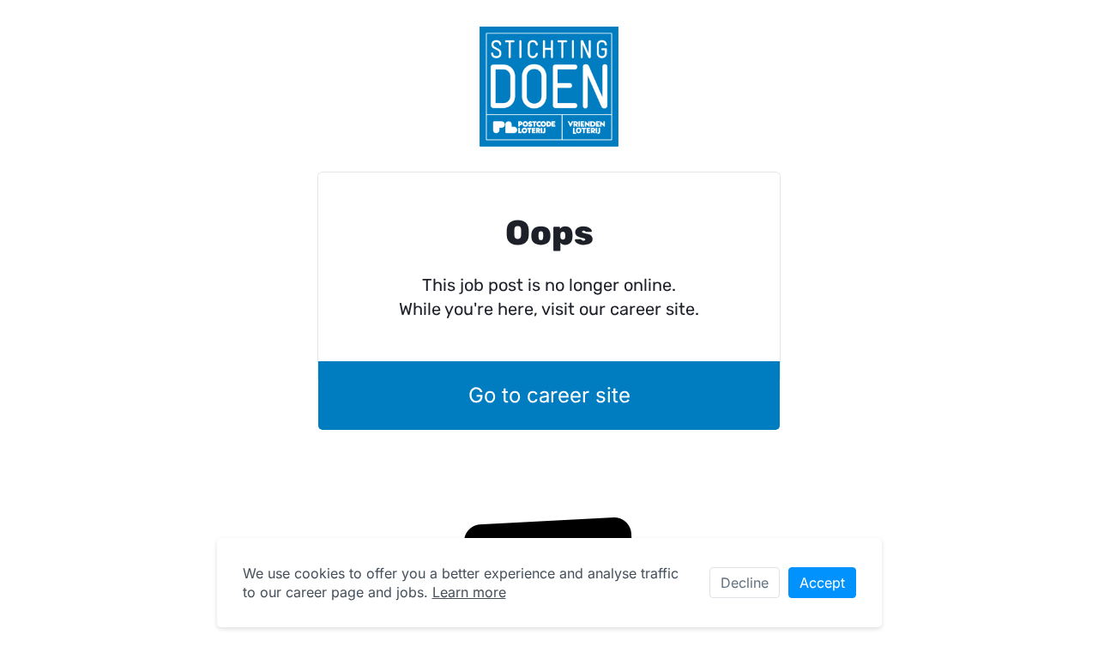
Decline (745, 582)
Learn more (469, 592)
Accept (822, 582)
